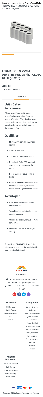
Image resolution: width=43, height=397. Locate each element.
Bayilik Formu (11, 310)
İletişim (10, 320)
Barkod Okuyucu (32, 307)
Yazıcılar (32, 346)
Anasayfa (5, 3)
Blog (10, 317)
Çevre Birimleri (32, 317)
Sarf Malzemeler (32, 339)
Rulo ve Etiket (23, 3)
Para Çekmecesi (32, 333)
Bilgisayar (32, 310)
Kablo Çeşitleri (32, 323)
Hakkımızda (10, 307)
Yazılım (32, 349)
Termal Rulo (36, 3)
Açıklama (21, 96)
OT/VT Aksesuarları (32, 326)
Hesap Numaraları (10, 313)
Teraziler (32, 342)
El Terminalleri (32, 320)
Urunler (14, 3)
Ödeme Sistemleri (32, 329)
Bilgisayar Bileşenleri (32, 313)
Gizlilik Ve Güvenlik (11, 370)
